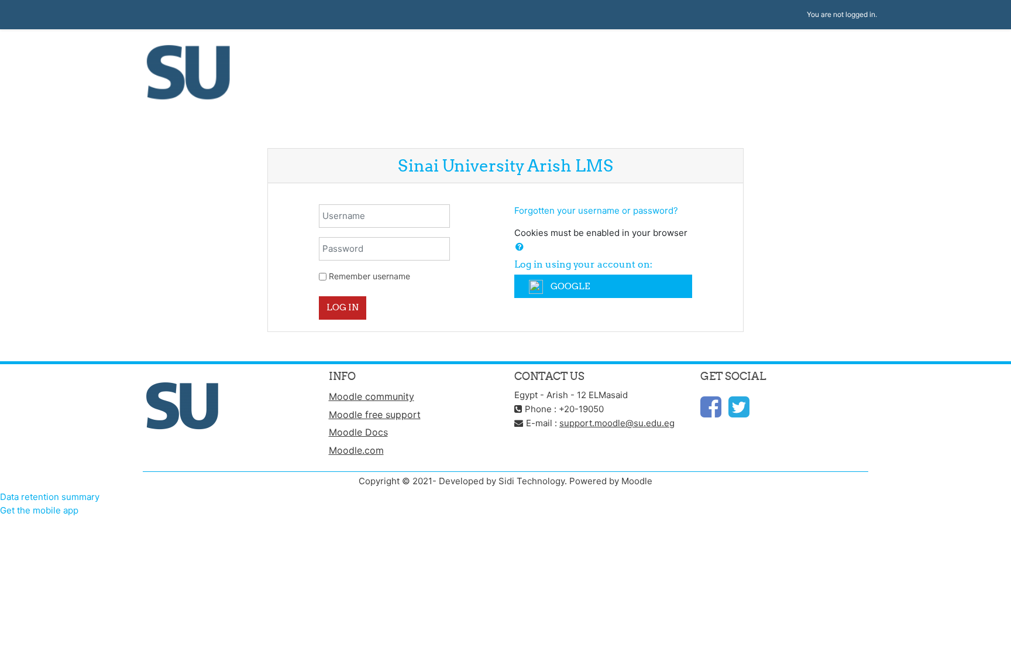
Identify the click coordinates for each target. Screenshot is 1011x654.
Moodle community (371, 396)
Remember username (369, 276)
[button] (519, 247)
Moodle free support (375, 414)
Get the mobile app (39, 510)
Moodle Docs (358, 432)
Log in (342, 307)
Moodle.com (356, 450)
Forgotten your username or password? (596, 210)
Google (569, 286)
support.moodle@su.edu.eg (617, 423)
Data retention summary (49, 496)
